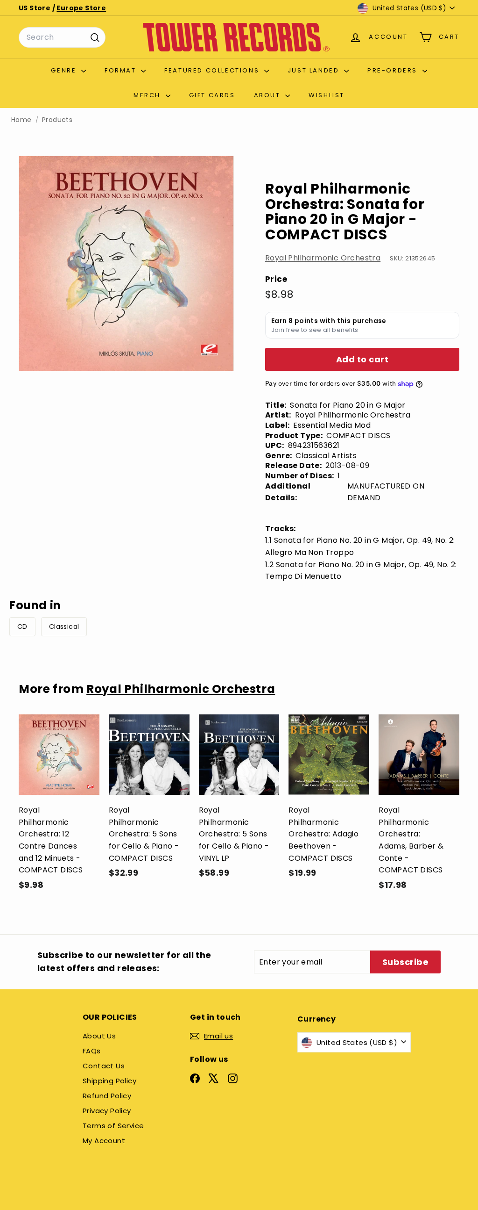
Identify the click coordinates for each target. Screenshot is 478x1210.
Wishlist (326, 95)
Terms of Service (113, 1126)
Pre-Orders (393, 70)
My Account (104, 1140)
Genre (65, 70)
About (268, 95)
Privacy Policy (107, 1111)
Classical (64, 626)
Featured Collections (213, 70)
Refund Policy (107, 1096)
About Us (99, 1036)
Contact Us (104, 1066)
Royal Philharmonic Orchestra (322, 257)
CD (22, 626)
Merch (148, 95)
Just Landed (315, 70)
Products (57, 119)
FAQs (92, 1051)
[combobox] (62, 37)
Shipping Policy (109, 1081)
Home (21, 119)
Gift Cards (212, 95)
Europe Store (81, 8)
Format (122, 70)
